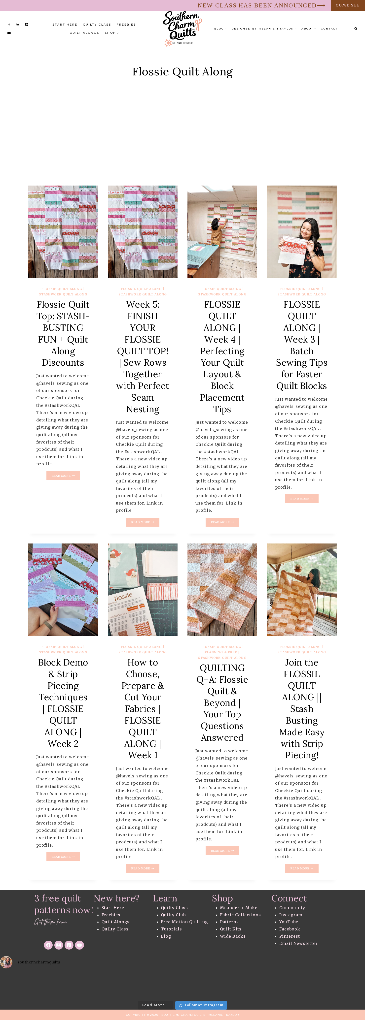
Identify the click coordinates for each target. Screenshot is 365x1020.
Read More (66, 476)
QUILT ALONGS (84, 32)
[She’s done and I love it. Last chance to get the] (182, 985)
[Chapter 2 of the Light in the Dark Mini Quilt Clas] (223, 985)
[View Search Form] (356, 29)
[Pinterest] (26, 24)
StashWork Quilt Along (63, 294)
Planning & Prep (221, 652)
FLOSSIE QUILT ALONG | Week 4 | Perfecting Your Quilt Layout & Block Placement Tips (222, 356)
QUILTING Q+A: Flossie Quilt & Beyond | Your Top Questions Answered (222, 702)
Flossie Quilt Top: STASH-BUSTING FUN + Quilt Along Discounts (63, 333)
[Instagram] (18, 24)
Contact (329, 28)
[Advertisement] (182, 141)
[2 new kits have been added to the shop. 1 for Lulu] (345, 985)
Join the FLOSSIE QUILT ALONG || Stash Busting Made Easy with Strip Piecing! (302, 709)
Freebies (126, 24)
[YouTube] (9, 33)
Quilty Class (97, 24)
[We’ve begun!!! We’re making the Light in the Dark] (304, 985)
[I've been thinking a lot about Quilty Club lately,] (20, 985)
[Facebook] (9, 24)
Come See (348, 5)
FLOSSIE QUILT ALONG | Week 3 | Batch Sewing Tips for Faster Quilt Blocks (302, 345)
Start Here (64, 24)
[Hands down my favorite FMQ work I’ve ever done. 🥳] (142, 985)
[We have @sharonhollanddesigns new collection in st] (60, 985)
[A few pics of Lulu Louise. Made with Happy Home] (101, 985)
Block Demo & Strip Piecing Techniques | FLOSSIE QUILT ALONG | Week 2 (63, 703)
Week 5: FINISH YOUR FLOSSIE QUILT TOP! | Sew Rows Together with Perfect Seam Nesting (142, 356)
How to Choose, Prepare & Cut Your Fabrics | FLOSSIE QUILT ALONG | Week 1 (142, 709)
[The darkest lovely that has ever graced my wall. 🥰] (263, 985)
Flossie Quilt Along (61, 289)
